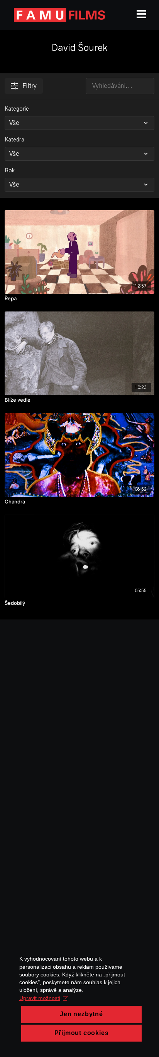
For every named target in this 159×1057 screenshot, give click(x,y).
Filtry (29, 86)
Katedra (14, 140)
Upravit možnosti (39, 998)
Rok (10, 170)
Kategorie (17, 109)
